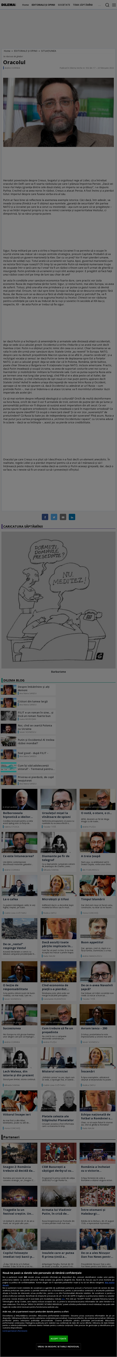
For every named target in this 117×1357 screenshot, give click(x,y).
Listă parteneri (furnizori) (15, 1331)
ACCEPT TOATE (58, 1338)
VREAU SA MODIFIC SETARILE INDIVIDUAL (58, 1346)
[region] (58, 1312)
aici (63, 1298)
